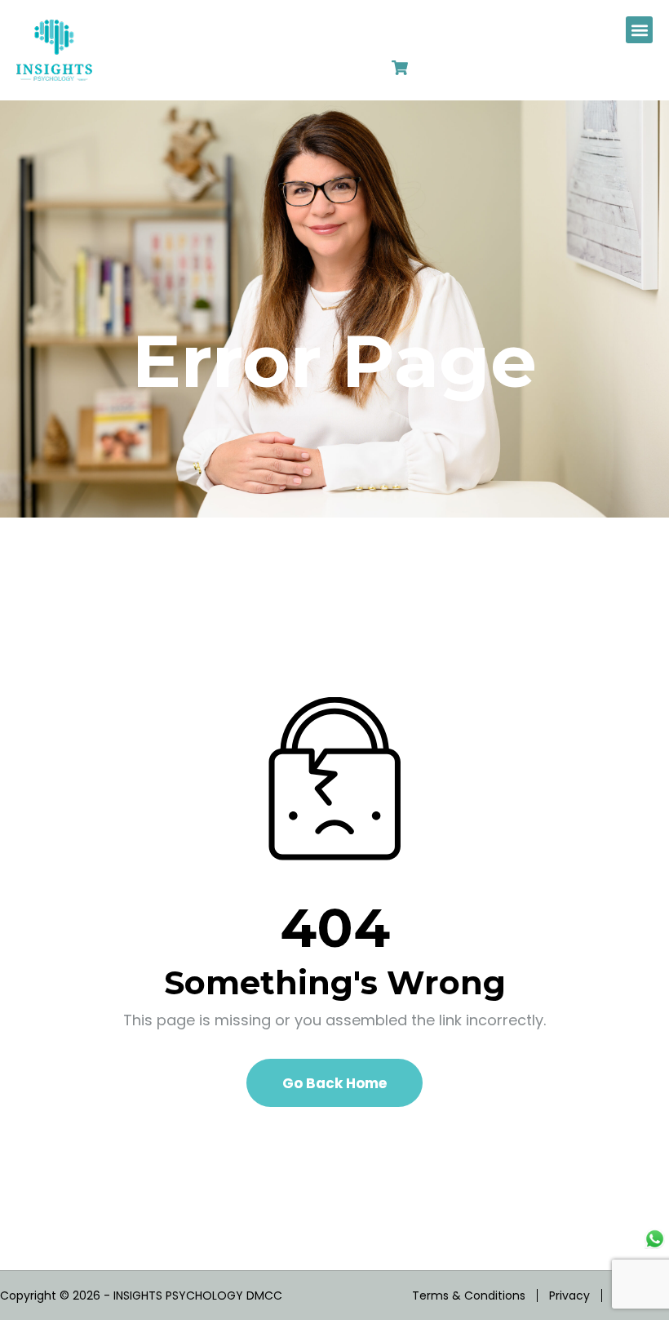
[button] (639, 29)
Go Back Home (334, 1083)
